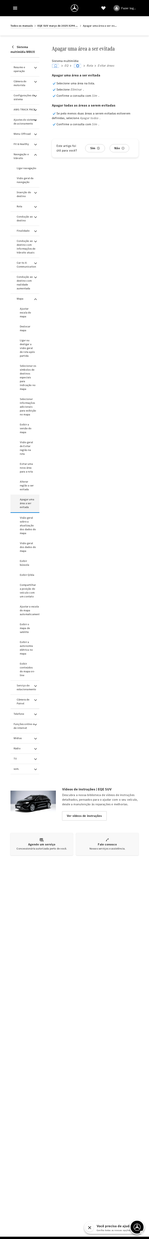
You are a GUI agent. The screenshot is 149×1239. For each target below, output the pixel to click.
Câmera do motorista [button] (20, 83)
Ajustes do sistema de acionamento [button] (25, 121)
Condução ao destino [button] (25, 218)
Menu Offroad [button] (22, 134)
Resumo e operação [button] (19, 69)
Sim (92, 148)
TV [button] (15, 759)
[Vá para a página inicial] (74, 8)
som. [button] (16, 769)
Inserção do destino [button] (24, 194)
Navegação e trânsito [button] (21, 156)
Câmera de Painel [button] (23, 701)
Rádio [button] (17, 748)
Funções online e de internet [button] (24, 726)
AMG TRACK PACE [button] (25, 109)
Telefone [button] (19, 714)
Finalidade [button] (23, 231)
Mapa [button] (20, 299)
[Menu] (15, 8)
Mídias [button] (18, 738)
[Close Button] (121, 1227)
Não (117, 148)
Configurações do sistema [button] (24, 97)
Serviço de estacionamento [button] (26, 687)
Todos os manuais (21, 26)
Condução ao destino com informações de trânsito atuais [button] (26, 246)
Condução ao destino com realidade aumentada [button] (25, 282)
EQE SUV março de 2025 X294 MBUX (57, 26)
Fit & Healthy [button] (21, 144)
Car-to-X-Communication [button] (26, 264)
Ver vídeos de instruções (84, 816)
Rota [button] (19, 206)
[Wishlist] (103, 8)
